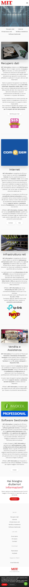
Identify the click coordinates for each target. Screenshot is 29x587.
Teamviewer (14, 550)
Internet (20, 29)
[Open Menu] (27, 3)
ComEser (10, 222)
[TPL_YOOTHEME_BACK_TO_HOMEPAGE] (6, 3)
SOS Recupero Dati (14, 113)
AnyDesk (14, 553)
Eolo (20, 222)
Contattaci (14, 499)
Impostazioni (12, 584)
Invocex (14, 469)
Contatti (14, 541)
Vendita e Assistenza (22, 31)
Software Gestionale (14, 34)
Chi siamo (14, 539)
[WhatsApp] (26, 584)
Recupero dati (10, 29)
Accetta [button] (4, 584)
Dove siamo (14, 536)
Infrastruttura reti (6, 31)
